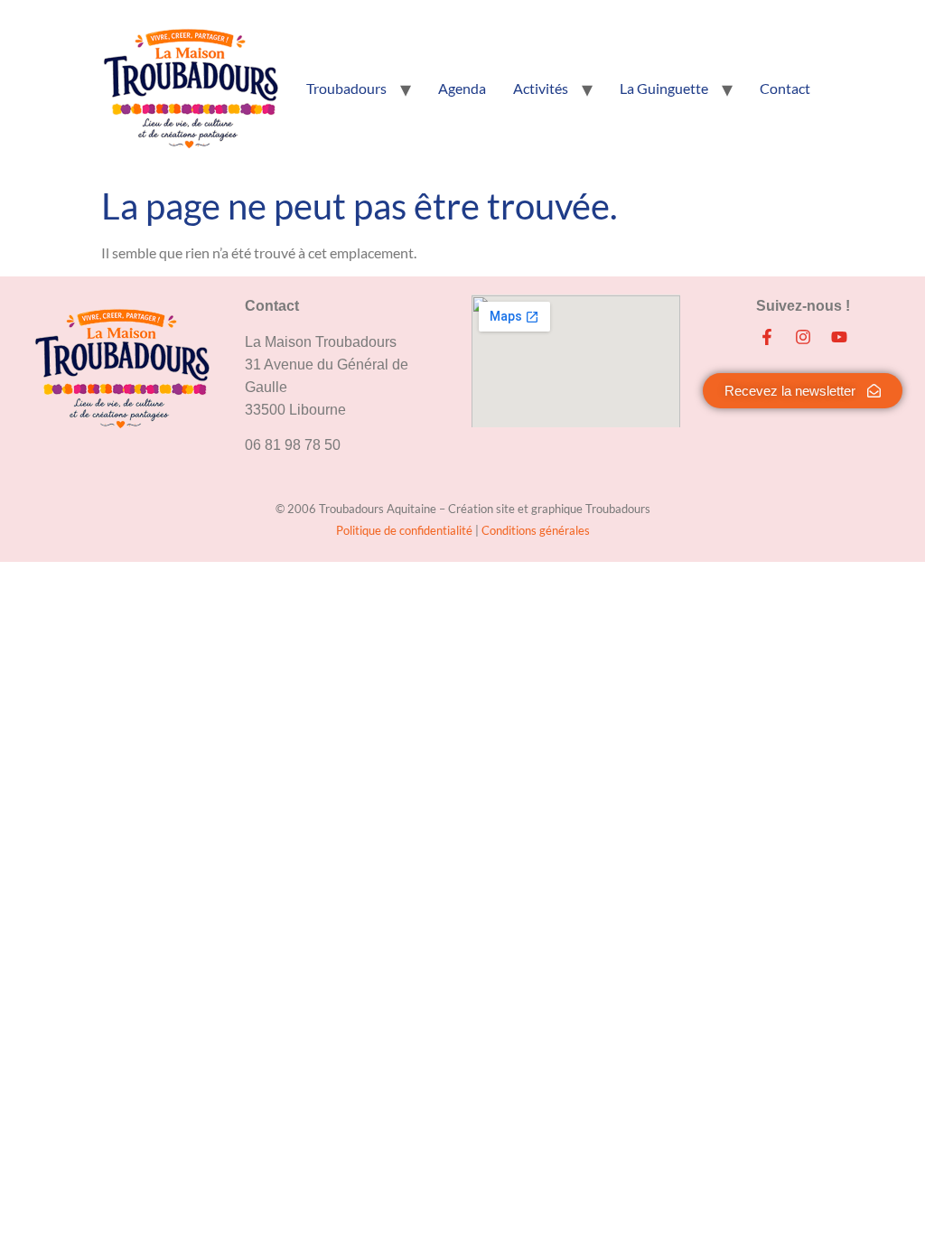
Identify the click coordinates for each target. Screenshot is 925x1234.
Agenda (462, 88)
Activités (540, 88)
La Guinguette (664, 88)
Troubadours (346, 88)
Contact (785, 88)
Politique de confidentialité (405, 530)
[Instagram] (803, 337)
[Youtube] (839, 337)
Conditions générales (535, 530)
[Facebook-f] (767, 337)
